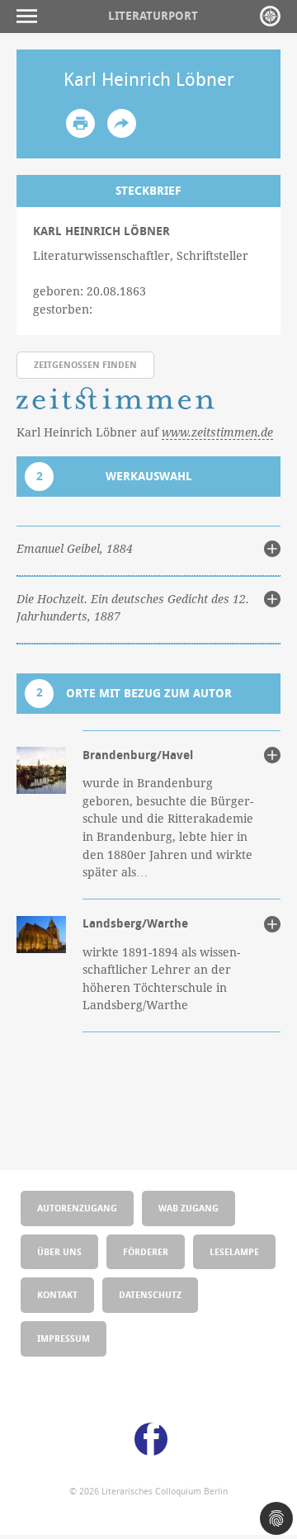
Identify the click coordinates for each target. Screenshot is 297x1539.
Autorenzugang (77, 1207)
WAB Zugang (188, 1207)
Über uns (59, 1251)
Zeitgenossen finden (85, 364)
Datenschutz (150, 1294)
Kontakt (57, 1294)
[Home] (270, 16)
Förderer (145, 1251)
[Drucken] (80, 123)
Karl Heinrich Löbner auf (144, 432)
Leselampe (234, 1251)
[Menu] (30, 16)
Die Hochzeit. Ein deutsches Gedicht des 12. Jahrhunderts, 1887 (132, 608)
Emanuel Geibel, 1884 (74, 548)
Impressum (63, 1338)
